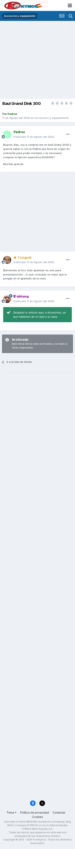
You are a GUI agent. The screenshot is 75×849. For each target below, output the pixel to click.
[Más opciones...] (68, 134)
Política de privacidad (34, 812)
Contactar (59, 812)
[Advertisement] (37, 60)
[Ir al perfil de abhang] (7, 299)
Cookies (37, 817)
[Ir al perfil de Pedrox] (7, 135)
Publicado (34, 136)
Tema (11, 812)
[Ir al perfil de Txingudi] (7, 260)
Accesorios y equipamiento (52, 117)
